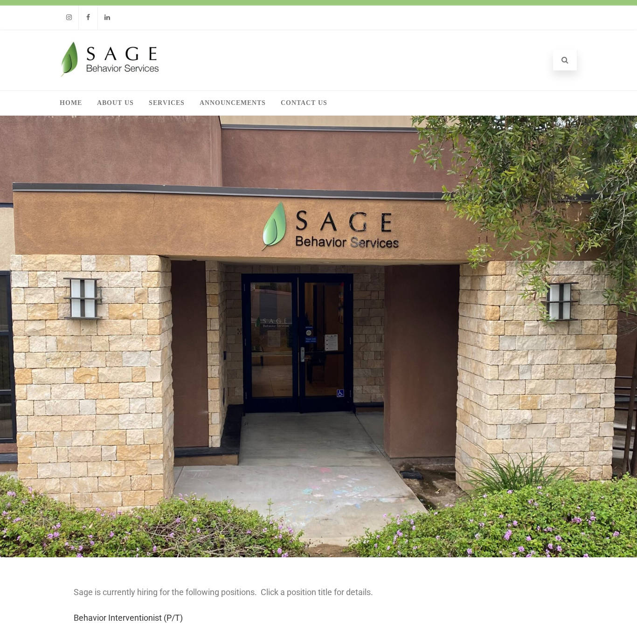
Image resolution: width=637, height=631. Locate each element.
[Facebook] (88, 17)
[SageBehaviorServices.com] (110, 75)
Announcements (233, 102)
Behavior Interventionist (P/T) (128, 618)
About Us (115, 102)
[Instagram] (69, 17)
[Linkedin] (107, 17)
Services (167, 102)
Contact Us (304, 102)
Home (71, 102)
